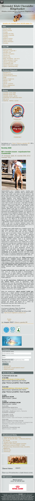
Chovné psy (6, 55)
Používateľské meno (8, 351)
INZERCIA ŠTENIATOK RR (17, 455)
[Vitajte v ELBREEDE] (12, 337)
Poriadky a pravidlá (8, 35)
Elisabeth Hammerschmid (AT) (17, 424)
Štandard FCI (7, 72)
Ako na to (6, 99)
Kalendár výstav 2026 (9, 94)
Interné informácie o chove (10, 65)
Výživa (5, 82)
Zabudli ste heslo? (9, 369)
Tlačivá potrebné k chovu (10, 60)
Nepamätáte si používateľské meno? (14, 367)
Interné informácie (8, 41)
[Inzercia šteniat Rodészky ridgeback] (17, 463)
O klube (5, 32)
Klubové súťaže (7, 40)
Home (14, 143)
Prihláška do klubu (8, 33)
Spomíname (6, 86)
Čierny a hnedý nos (8, 79)
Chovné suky (7, 57)
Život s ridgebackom (9, 85)
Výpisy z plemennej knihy (10, 66)
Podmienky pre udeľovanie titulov (12, 97)
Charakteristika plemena (10, 75)
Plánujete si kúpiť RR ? (9, 50)
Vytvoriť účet (7, 366)
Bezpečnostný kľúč (7, 359)
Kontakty (5, 43)
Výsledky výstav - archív (10, 96)
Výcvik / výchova (8, 83)
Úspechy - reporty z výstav (10, 100)
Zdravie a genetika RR (9, 62)
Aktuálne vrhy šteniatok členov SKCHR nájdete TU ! (17, 23)
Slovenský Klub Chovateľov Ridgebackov (17, 7)
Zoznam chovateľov (8, 54)
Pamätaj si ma (6, 362)
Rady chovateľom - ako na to (11, 58)
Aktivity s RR (7, 80)
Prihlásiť (5, 364)
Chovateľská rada (8, 63)
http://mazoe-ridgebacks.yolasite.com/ (15, 312)
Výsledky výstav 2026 (9, 92)
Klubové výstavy (8, 38)
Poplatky (5, 37)
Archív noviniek (7, 30)
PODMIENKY (17, 119)
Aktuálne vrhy (7, 52)
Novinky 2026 (7, 29)
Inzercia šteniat (7, 49)
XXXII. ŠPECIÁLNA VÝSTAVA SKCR (13, 379)
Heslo (3, 355)
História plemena (8, 74)
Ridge (4, 77)
